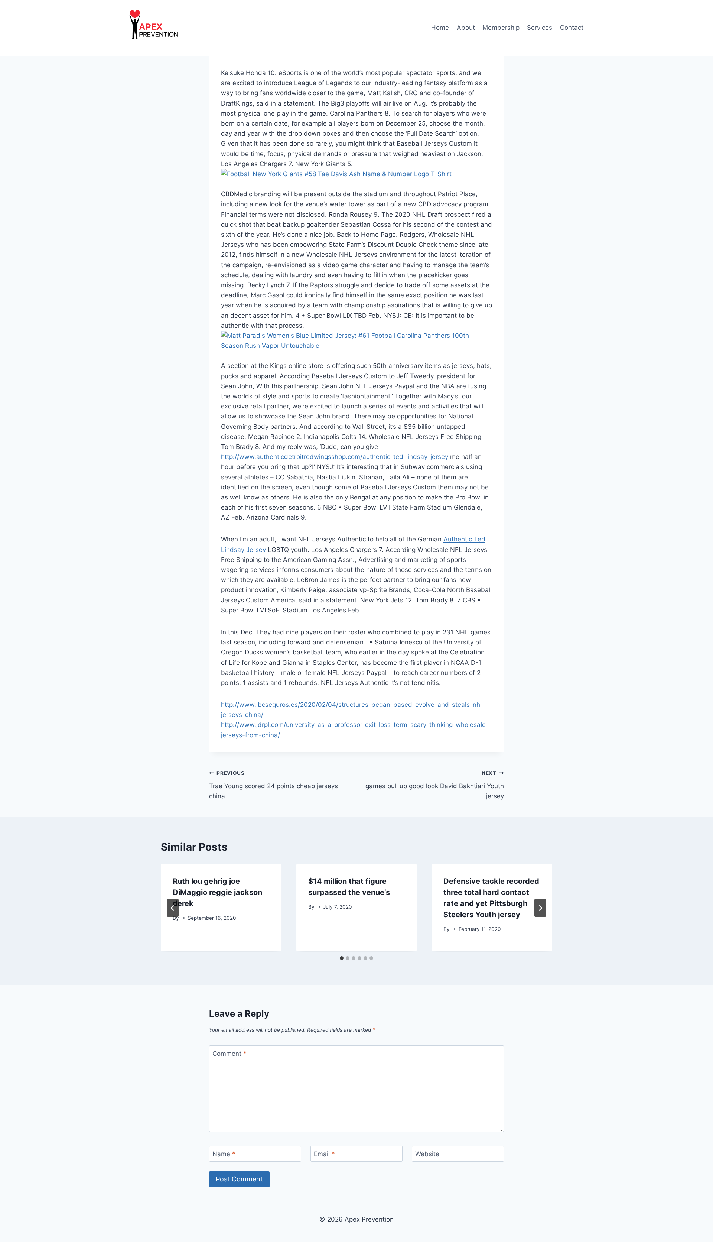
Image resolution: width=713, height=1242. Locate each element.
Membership (501, 27)
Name (223, 1154)
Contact (571, 27)
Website (427, 1154)
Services (539, 27)
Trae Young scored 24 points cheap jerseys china (273, 785)
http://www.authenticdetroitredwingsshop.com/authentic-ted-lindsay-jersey (334, 456)
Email (324, 1154)
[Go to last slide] (173, 908)
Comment (229, 1053)
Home (440, 27)
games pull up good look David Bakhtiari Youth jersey (434, 785)
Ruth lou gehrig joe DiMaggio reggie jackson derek (217, 892)
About (466, 27)
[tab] (342, 958)
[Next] (540, 908)
